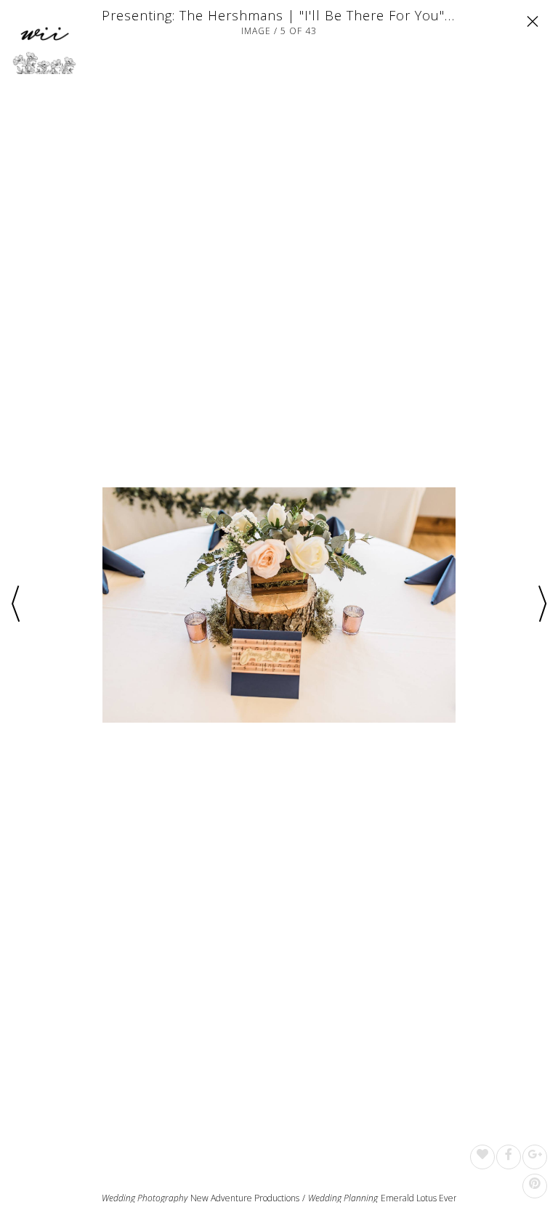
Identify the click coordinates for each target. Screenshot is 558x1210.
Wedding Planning (343, 1198)
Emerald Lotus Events (423, 1198)
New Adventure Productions (244, 1198)
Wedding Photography (144, 1198)
